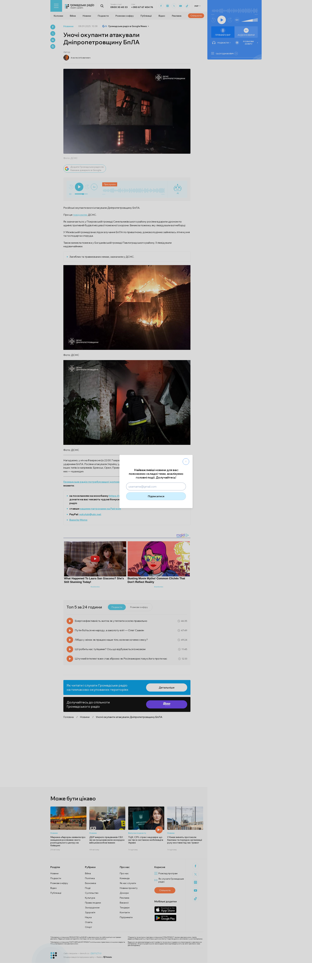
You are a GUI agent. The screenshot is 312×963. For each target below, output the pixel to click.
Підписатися (156, 496)
